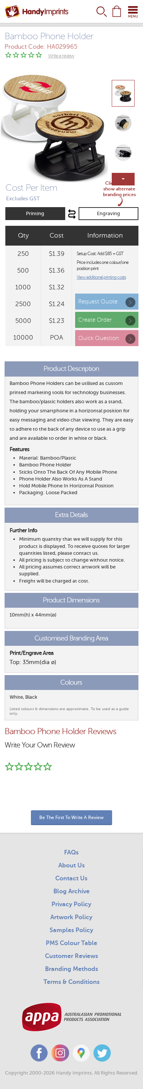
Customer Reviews (71, 956)
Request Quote (97, 302)
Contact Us (71, 878)
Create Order (95, 320)
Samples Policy (71, 930)
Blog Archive (71, 891)
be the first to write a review (71, 817)
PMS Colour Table (71, 943)
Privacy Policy (71, 904)
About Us (71, 865)
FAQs (71, 852)
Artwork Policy (71, 917)
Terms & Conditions (71, 982)
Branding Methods (71, 969)
